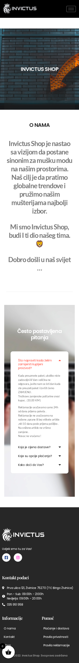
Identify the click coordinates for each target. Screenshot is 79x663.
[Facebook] (6, 557)
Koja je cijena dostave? (34, 447)
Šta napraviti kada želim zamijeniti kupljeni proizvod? (35, 364)
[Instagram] (18, 557)
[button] (39, 364)
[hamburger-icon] (71, 9)
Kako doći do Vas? (31, 465)
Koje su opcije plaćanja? (35, 456)
